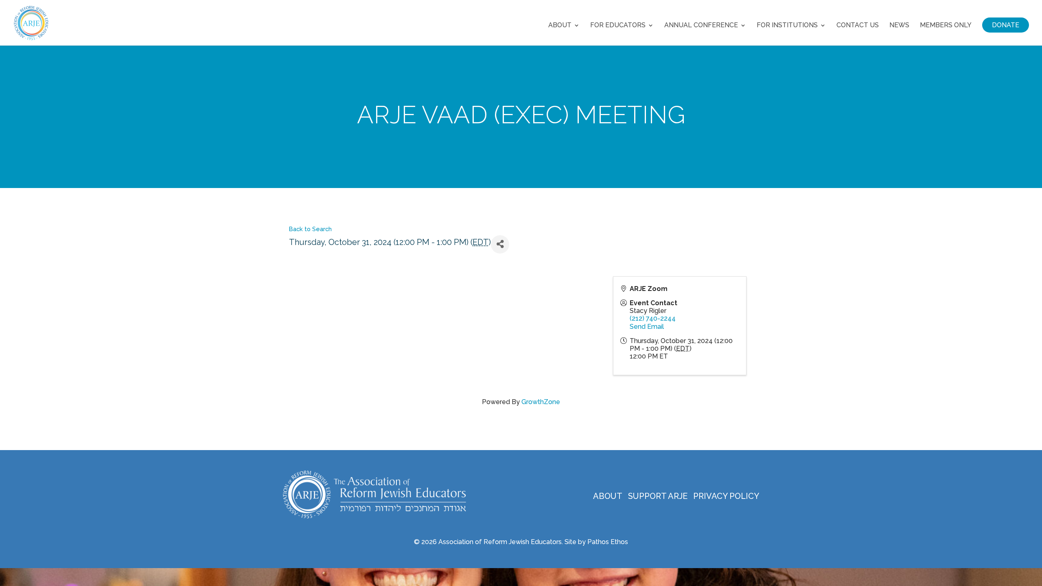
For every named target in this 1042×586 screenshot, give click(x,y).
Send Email (647, 326)
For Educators (618, 25)
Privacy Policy (726, 496)
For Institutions (787, 25)
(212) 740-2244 (653, 318)
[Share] (500, 244)
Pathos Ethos (607, 542)
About (559, 25)
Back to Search (310, 228)
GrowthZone (540, 402)
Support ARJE (657, 496)
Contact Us (857, 25)
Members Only (946, 25)
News (899, 25)
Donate (1005, 25)
